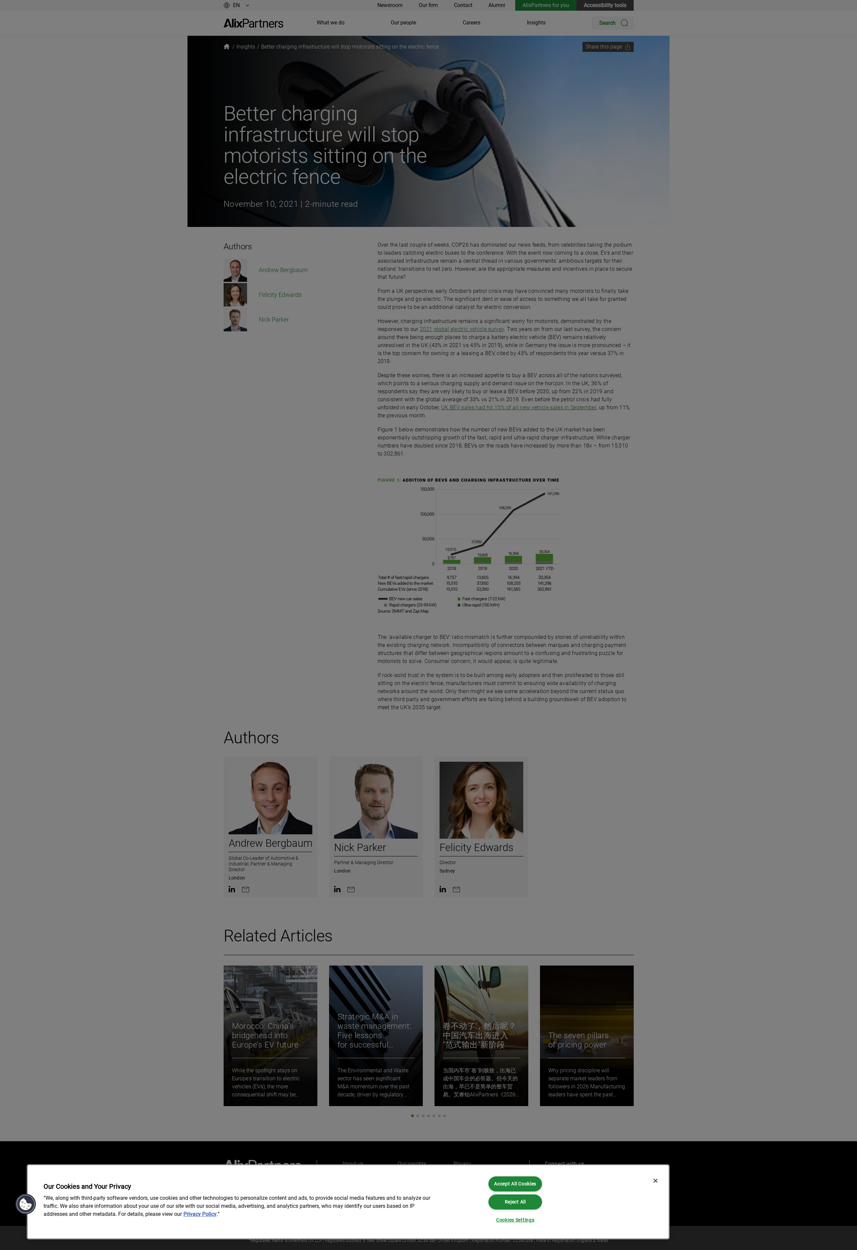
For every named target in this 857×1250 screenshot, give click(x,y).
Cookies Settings (515, 1220)
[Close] (655, 1180)
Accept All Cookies (515, 1184)
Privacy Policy (200, 1214)
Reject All (515, 1202)
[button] (25, 1204)
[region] (348, 1201)
